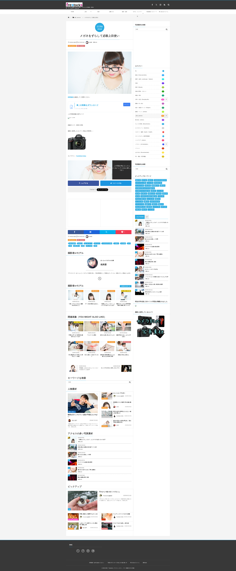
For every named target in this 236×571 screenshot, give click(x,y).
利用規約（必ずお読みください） (96, 562)
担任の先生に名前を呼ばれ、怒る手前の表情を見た (122, 421)
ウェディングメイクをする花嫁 (121, 514)
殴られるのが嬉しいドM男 (84, 454)
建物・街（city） (149, 103)
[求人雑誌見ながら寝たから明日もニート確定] (75, 350)
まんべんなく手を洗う (119, 393)
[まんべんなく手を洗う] (106, 396)
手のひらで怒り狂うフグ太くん (109, 492)
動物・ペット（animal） (149, 111)
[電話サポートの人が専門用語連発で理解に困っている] (123, 298)
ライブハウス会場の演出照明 (85, 462)
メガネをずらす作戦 (107, 243)
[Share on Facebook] (152, 4)
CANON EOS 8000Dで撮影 (148, 196)
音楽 (149, 83)
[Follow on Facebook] (82, 550)
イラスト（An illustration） (149, 144)
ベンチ (151, 209)
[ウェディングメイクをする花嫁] (106, 516)
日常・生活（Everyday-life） (73, 519)
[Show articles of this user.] (84, 262)
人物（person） (72, 45)
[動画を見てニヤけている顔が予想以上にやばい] (83, 403)
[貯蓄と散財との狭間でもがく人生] (73, 516)
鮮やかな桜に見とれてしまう (107, 335)
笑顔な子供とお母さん (123, 354)
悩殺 (83, 245)
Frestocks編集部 (120, 396)
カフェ (160, 190)
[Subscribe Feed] (164, 4)
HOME (72, 11)
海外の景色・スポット (149, 91)
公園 (149, 206)
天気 (138, 209)
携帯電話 (155, 185)
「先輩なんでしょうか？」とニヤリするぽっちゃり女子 (91, 439)
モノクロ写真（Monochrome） (149, 124)
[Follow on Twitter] (156, 4)
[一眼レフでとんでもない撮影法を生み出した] (75, 298)
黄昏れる (151, 193)
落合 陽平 (74, 420)
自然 (153, 190)
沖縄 (154, 204)
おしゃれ (150, 198)
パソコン (156, 206)
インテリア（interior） (149, 140)
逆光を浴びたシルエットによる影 (153, 292)
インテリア (139, 185)
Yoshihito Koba (81, 156)
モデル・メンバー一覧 (137, 14)
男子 (144, 180)
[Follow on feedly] (93, 550)
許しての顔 (89, 245)
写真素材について (150, 11)
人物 (85, 11)
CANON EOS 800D (160, 180)
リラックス (139, 204)
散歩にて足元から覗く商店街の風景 (154, 284)
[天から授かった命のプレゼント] (91, 350)
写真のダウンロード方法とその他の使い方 (117, 562)
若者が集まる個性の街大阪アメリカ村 (87, 447)
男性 (144, 209)
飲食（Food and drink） (149, 75)
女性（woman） (80, 45)
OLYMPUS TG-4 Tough (142, 190)
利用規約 (70, 97)
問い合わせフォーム (163, 11)
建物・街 (111, 11)
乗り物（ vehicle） (149, 120)
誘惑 (96, 245)
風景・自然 (124, 11)
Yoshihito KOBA (119, 416)
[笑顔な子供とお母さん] (123, 350)
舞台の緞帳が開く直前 (83, 477)
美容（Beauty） (149, 87)
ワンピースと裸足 (91, 335)
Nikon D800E (72, 243)
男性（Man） (72, 411)
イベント (103, 519)
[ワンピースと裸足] (91, 330)
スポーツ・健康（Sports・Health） (149, 132)
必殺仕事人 (76, 245)
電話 (138, 180)
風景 (161, 204)
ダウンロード (126, 104)
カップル (139, 201)
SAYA (117, 406)
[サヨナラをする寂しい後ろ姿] (106, 526)
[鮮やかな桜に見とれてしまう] (107, 330)
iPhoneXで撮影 (140, 198)
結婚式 (148, 204)
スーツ (150, 182)
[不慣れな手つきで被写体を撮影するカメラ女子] (75, 330)
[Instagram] (160, 4)
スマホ (161, 196)
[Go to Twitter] (99, 279)
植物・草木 (149, 95)
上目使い (116, 243)
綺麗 (146, 201)
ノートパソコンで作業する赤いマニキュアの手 (156, 276)
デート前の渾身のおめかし (91, 303)
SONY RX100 (154, 201)
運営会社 (145, 562)
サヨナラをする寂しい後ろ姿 (121, 523)
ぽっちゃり (97, 243)
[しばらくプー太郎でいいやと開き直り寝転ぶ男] (73, 526)
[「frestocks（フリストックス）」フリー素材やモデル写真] (74, 6)
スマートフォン (141, 182)
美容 (98, 11)
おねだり (80, 243)
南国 (150, 180)
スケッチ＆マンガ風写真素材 (149, 136)
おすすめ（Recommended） (149, 152)
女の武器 (123, 243)
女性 (70, 245)
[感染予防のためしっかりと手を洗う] (123, 330)
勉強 (157, 198)
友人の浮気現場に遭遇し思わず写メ (110, 368)
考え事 (144, 193)
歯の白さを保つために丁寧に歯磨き (87, 469)
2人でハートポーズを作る (151, 269)
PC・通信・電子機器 (126, 290)
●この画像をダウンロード (87, 105)
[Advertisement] (84, 212)
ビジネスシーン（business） (149, 128)
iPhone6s (158, 182)
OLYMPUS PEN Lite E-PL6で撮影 (145, 188)
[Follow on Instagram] (88, 550)
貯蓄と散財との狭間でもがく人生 (89, 514)
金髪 (162, 185)
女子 (129, 243)
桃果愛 (90, 42)
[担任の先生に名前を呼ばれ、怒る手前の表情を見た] (106, 423)
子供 (159, 193)
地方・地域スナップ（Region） (149, 107)
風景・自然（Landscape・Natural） (149, 79)
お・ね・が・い (88, 243)
